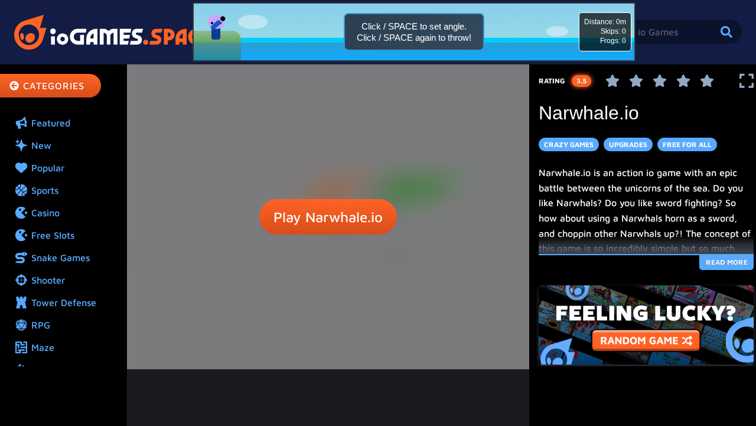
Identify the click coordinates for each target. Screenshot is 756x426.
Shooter (48, 280)
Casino (45, 212)
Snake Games (60, 257)
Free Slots (52, 235)
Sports (44, 190)
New (41, 145)
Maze (42, 347)
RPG (40, 325)
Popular (47, 167)
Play (328, 217)
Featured (50, 123)
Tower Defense (63, 302)
